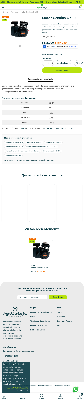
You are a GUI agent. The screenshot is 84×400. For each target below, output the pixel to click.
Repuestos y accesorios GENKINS (58, 128)
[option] (20, 29)
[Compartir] (81, 63)
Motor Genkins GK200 (34, 142)
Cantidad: (46, 58)
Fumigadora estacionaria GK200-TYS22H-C (41, 146)
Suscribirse (58, 297)
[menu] (3, 6)
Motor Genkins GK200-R (14, 146)
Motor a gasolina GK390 (52, 151)
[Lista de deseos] (53, 240)
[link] (77, 63)
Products (14, 12)
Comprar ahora (62, 70)
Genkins (33, 265)
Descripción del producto (40, 79)
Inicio (5, 12)
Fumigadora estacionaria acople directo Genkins (23, 151)
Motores (22, 128)
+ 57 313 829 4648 (10, 356)
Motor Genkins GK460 (13, 155)
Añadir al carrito (64, 63)
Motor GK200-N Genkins (14, 142)
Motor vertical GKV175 (53, 142)
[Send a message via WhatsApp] (76, 389)
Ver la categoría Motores (13, 160)
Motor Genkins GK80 (39, 268)
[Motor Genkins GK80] (42, 250)
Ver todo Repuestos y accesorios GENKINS (38, 160)
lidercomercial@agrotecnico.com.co (18, 351)
